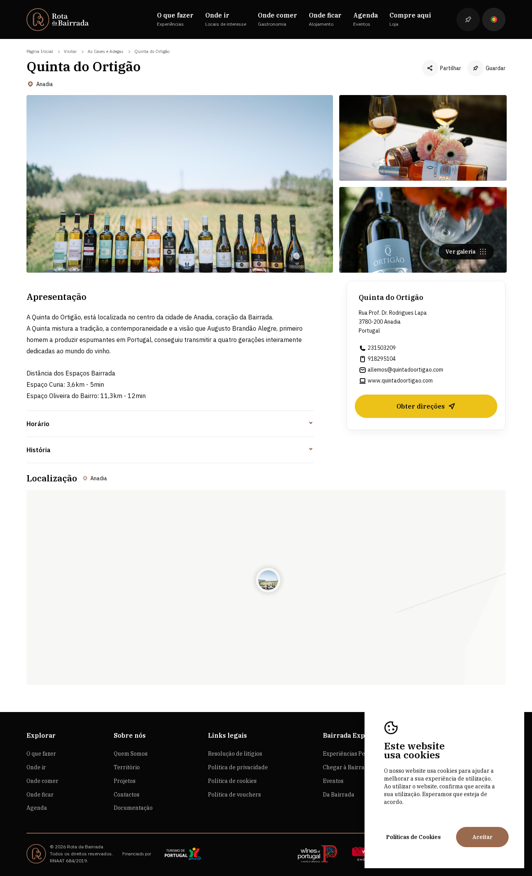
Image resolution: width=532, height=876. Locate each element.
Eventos (333, 780)
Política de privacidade (238, 767)
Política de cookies (232, 780)
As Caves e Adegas (105, 51)
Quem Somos (131, 753)
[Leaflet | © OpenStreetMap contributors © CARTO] (265, 587)
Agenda (36, 807)
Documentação (133, 807)
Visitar (70, 51)
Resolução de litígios (235, 753)
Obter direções (420, 406)
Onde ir (36, 767)
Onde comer (42, 780)
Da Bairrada (338, 794)
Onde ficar (40, 794)
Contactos (126, 794)
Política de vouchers (234, 794)
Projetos (125, 780)
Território (127, 767)
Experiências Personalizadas (361, 753)
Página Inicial (39, 51)
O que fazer (41, 753)
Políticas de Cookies (413, 837)
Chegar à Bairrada (347, 767)
